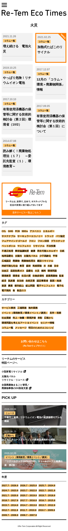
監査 (61, 276)
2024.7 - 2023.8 (10, 490)
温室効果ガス (17, 271)
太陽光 (18, 256)
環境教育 (6, 276)
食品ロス (21, 290)
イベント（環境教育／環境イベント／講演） (25, 313)
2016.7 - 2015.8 (47, 500)
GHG (10, 231)
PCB (17, 231)
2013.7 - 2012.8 (47, 505)
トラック (49, 236)
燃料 (43, 271)
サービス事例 (9, 308)
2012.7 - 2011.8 (10, 510)
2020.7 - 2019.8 (28, 495)
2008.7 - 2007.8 (28, 515)
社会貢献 (6, 318)
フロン (32, 241)
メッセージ (21, 328)
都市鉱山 (19, 285)
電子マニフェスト (46, 285)
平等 (55, 256)
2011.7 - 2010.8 (28, 510)
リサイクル (39, 246)
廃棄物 (16, 261)
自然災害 (30, 280)
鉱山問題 (30, 285)
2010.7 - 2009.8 (46, 510)
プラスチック (58, 241)
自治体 (20, 280)
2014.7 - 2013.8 (28, 505)
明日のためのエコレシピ (41, 328)
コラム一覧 (7, 328)
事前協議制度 (22, 251)
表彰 (40, 318)
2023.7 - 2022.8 (28, 490)
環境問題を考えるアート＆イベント (20, 323)
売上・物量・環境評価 (24, 318)
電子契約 (6, 290)
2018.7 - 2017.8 (10, 500)
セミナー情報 (47, 323)
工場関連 (22, 308)
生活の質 (26, 276)
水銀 (50, 266)
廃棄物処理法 (28, 261)
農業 (10, 285)
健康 (33, 251)
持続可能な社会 (10, 266)
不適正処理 (7, 251)
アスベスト (35, 231)
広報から (48, 318)
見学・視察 (55, 313)
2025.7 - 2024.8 (47, 485)
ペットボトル (9, 246)
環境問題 (52, 271)
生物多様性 (38, 276)
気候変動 (37, 266)
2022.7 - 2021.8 (47, 490)
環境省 (16, 276)
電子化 (60, 285)
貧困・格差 (55, 280)
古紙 (62, 251)
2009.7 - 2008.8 (10, 515)
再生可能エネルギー (47, 251)
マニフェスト (24, 246)
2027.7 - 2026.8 (10, 485)
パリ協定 (60, 236)
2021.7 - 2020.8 (10, 495)
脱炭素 (11, 280)
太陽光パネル (31, 256)
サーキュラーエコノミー (30, 236)
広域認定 (6, 261)
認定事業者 (42, 280)
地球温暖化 (7, 256)
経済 (4, 280)
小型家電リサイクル (12, 371)
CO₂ (4, 231)
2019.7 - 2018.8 (47, 495)
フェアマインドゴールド (14, 241)
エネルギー (48, 231)
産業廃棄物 (51, 276)
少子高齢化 (45, 256)
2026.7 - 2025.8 (28, 485)
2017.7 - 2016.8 (28, 500)
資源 (4, 285)
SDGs (25, 231)
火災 (37, 271)
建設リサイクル (45, 261)
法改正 (5, 271)
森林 (28, 266)
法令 (56, 266)
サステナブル (9, 236)
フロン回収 (43, 241)
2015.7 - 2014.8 (10, 505)
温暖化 (29, 271)
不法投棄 (51, 246)
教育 (22, 266)
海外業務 (33, 308)
